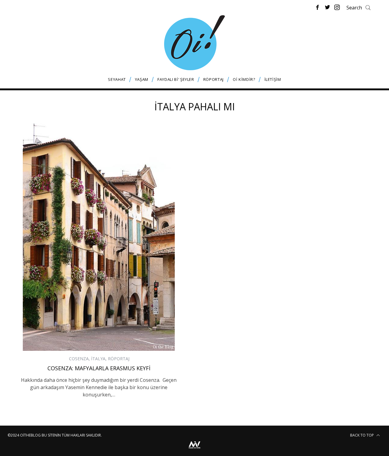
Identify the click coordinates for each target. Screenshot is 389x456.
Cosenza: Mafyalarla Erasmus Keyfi (98, 368)
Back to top (362, 435)
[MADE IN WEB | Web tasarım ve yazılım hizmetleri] (194, 449)
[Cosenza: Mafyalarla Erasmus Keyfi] (99, 237)
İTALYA (98, 358)
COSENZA (79, 358)
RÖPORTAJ (118, 358)
